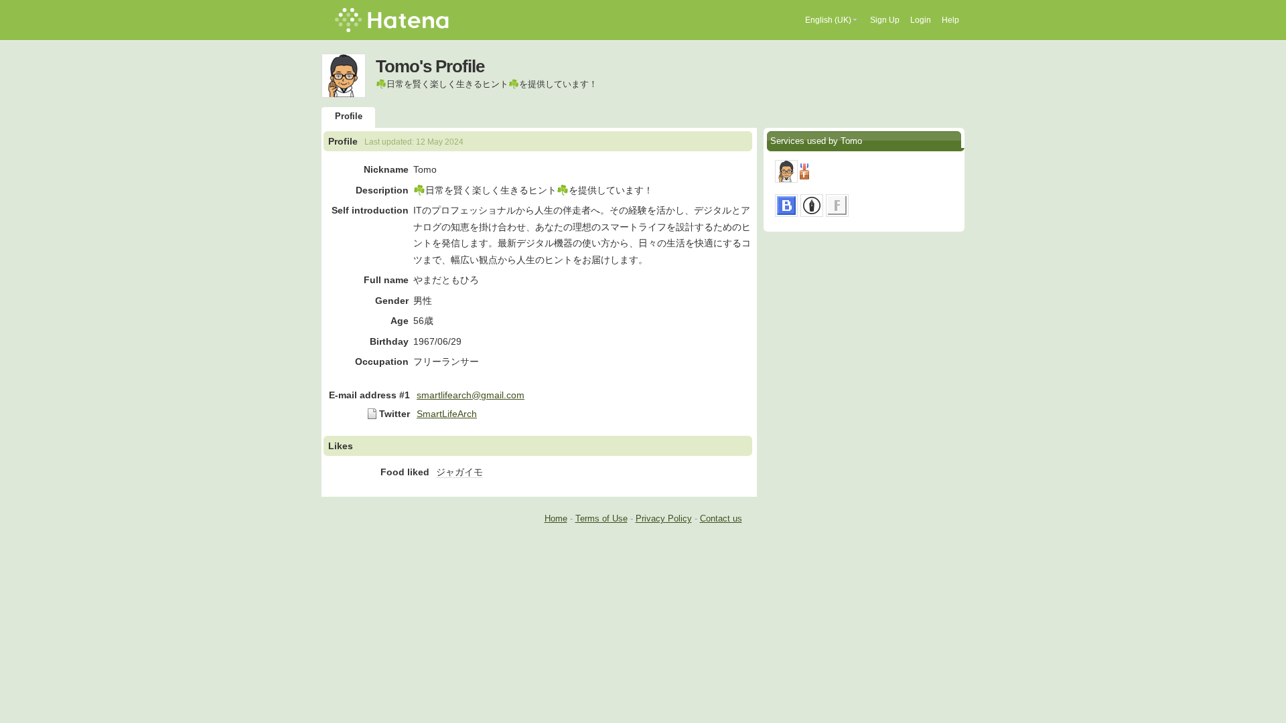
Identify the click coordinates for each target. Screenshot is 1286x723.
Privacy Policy (664, 518)
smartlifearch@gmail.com (470, 395)
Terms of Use (601, 518)
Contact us (721, 518)
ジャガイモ (459, 472)
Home (556, 518)
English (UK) (828, 20)
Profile (348, 116)
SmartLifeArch (447, 413)
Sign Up (885, 20)
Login (920, 20)
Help (950, 20)
